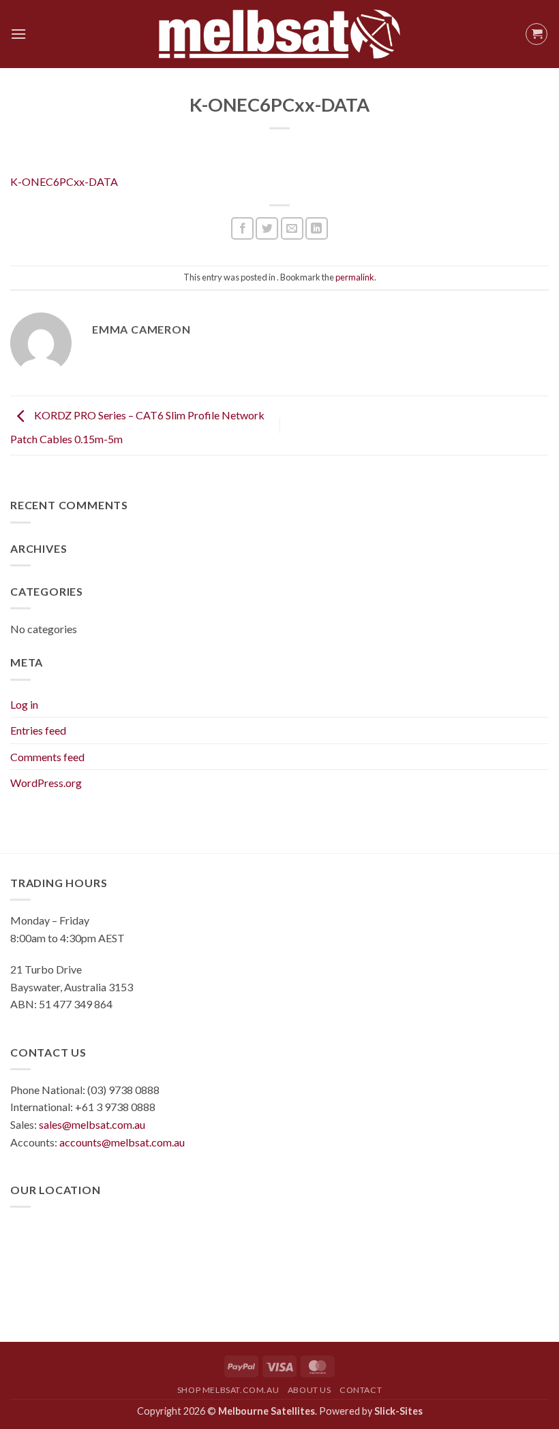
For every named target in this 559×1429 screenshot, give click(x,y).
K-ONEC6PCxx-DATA (64, 181)
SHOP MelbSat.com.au (228, 1390)
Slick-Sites (398, 1411)
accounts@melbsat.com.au (122, 1142)
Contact (360, 1390)
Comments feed (47, 756)
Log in (24, 704)
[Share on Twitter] (267, 228)
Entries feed (38, 730)
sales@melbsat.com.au (92, 1124)
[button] (18, 33)
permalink (354, 277)
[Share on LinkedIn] (316, 228)
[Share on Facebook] (242, 228)
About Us (309, 1390)
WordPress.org (46, 782)
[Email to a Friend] (292, 228)
